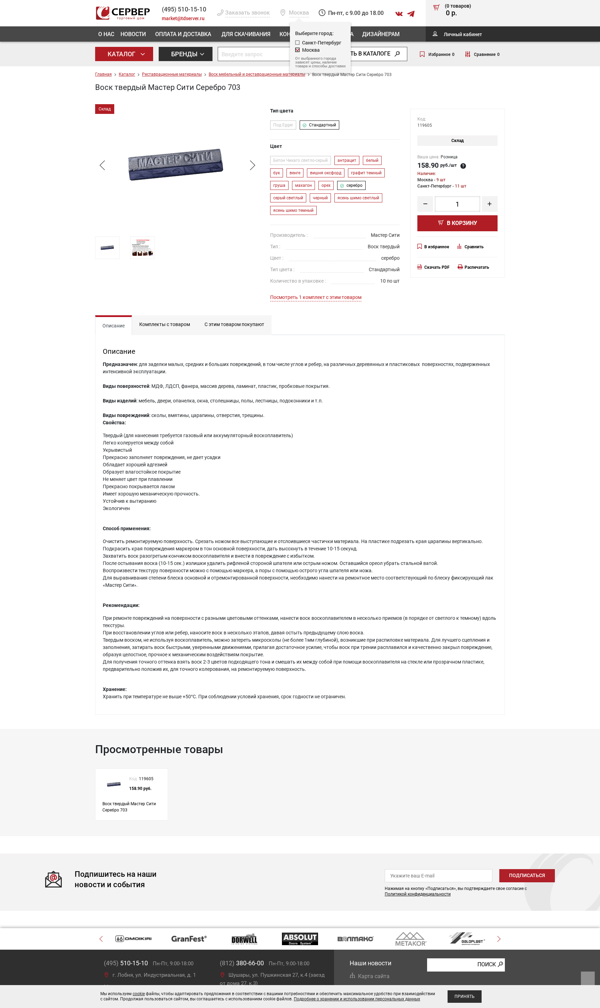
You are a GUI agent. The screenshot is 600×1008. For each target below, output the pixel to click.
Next (252, 165)
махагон (303, 185)
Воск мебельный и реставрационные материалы (257, 74)
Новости (133, 34)
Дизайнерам (381, 34)
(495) (126, 963)
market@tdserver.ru (183, 18)
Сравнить (474, 246)
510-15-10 (184, 9)
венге (295, 172)
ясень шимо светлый (358, 197)
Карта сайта (374, 976)
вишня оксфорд (325, 172)
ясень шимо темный (293, 210)
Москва (311, 50)
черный (320, 197)
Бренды (185, 54)
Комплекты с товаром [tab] (164, 324)
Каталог (122, 54)
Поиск (486, 964)
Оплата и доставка (183, 34)
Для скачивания (246, 34)
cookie (139, 993)
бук (276, 172)
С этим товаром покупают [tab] (234, 324)
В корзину (461, 223)
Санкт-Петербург (321, 42)
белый (372, 160)
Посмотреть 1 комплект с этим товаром (315, 297)
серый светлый (288, 197)
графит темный (366, 172)
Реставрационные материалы (172, 74)
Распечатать (477, 267)
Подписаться (527, 875)
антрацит (347, 160)
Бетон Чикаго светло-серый (300, 160)
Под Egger (283, 125)
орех (326, 185)
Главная (103, 74)
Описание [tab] (113, 325)
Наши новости (370, 963)
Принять (465, 996)
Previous (102, 165)
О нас (106, 34)
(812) (242, 963)
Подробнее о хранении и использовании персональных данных (357, 999)
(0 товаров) (458, 10)
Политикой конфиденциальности (418, 894)
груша (279, 185)
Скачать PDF (437, 267)
